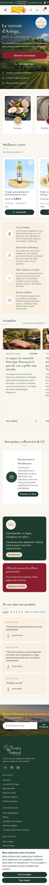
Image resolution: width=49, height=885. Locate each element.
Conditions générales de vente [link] (16, 830)
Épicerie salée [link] (9, 788)
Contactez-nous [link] (36, 2)
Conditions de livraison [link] (12, 821)
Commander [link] (21, 212)
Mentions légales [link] (10, 825)
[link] (18, 10)
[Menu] (5, 10)
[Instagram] (11, 767)
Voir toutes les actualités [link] (33, 323)
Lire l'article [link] (11, 421)
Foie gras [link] (6, 780)
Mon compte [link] (8, 841)
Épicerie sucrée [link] (9, 793)
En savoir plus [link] (14, 555)
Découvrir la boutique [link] (24, 55)
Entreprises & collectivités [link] (22, 2)
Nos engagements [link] (10, 813)
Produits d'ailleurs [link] (10, 797)
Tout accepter (24, 874)
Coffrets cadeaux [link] (10, 801)
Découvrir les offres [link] (16, 586)
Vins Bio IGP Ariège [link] (11, 784)
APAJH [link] (5, 817)
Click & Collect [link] (8, 2)
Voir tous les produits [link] (12, 152)
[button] (30, 163)
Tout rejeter (24, 880)
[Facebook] (5, 767)
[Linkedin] (18, 767)
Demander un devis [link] (28, 494)
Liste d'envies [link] (8, 846)
